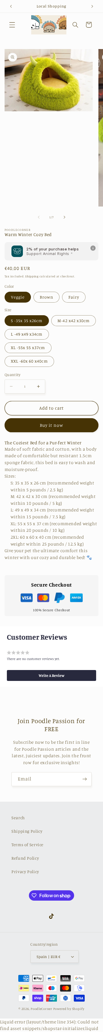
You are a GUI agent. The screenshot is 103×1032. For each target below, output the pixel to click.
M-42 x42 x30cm (74, 320)
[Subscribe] (84, 779)
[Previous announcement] (11, 6)
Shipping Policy (26, 831)
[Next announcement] (92, 6)
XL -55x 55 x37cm (28, 347)
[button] (12, 24)
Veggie (18, 297)
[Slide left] (38, 217)
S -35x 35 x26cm (27, 320)
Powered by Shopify (68, 1009)
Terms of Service (27, 844)
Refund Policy (25, 858)
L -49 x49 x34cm (27, 334)
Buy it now (52, 425)
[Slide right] (64, 217)
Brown (46, 297)
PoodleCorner (41, 1009)
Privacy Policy (25, 871)
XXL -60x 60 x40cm (29, 361)
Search (18, 817)
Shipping (32, 276)
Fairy (73, 297)
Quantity (12, 374)
